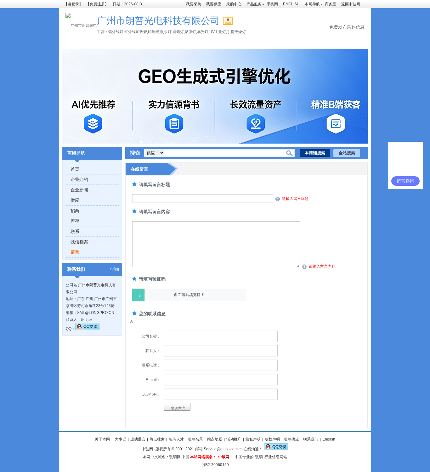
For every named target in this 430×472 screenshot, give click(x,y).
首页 (75, 169)
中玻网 (147, 449)
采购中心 (233, 4)
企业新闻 (79, 189)
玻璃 (259, 457)
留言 (75, 252)
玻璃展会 (137, 439)
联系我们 (310, 439)
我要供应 (213, 4)
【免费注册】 (97, 4)
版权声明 (272, 439)
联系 (75, 231)
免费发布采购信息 (347, 27)
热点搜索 (157, 439)
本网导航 (312, 4)
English (328, 439)
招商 (75, 210)
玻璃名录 (195, 439)
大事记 (120, 439)
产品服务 (254, 4)
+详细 (114, 269)
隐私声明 (253, 439)
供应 (75, 200)
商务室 (330, 4)
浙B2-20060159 (215, 465)
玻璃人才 (176, 439)
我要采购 (193, 4)
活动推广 (233, 439)
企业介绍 (79, 179)
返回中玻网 (350, 4)
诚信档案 (79, 241)
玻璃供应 (291, 439)
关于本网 (102, 439)
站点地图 (214, 439)
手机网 (272, 4)
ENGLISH (291, 4)
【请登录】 (73, 4)
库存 (75, 221)
